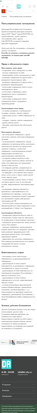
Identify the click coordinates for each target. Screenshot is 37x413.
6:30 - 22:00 (7, 372)
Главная (4, 16)
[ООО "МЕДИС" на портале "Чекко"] (6, 2)
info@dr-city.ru (25, 372)
